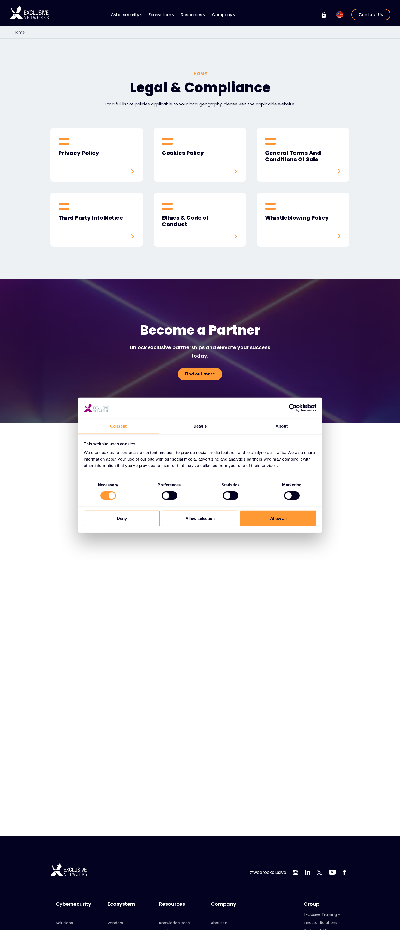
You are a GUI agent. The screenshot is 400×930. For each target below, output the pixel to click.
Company (223, 904)
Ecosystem (121, 904)
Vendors (115, 923)
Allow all (278, 518)
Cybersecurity (73, 904)
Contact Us (371, 14)
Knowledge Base (174, 923)
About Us (219, 923)
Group (311, 904)
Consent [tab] (118, 425)
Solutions (64, 923)
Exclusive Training (320, 914)
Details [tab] (200, 425)
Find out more (200, 374)
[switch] (169, 495)
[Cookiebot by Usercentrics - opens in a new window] (292, 408)
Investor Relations (320, 922)
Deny (122, 518)
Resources (172, 904)
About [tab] (282, 425)
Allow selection (200, 518)
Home (19, 32)
